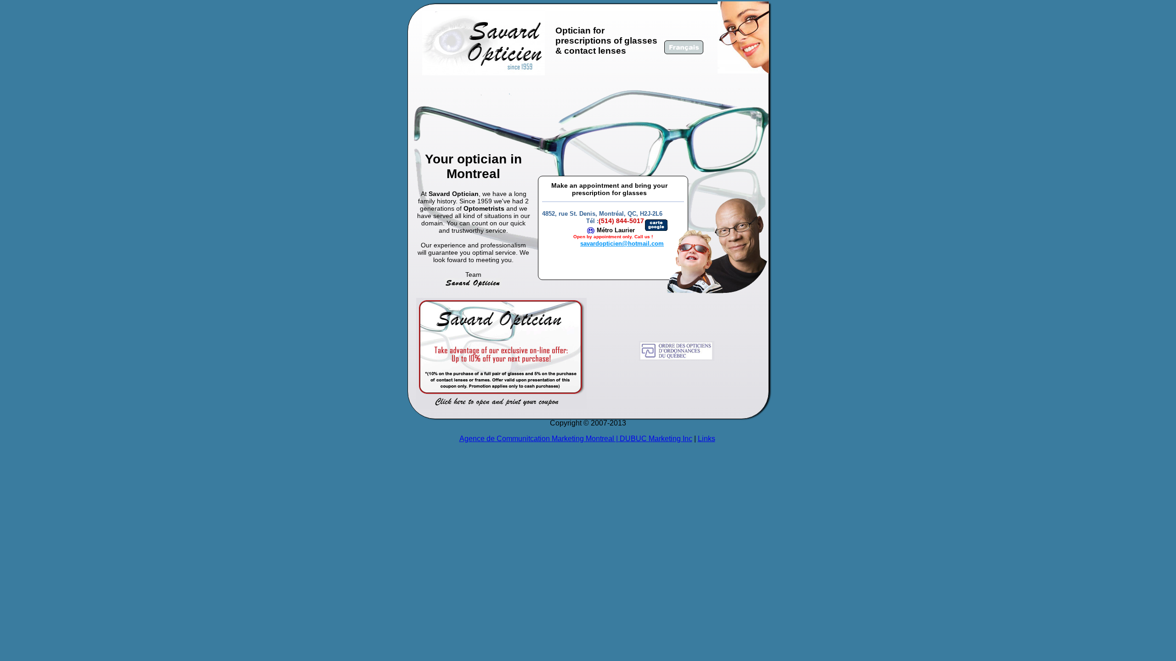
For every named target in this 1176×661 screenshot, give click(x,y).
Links (706, 439)
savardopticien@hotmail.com (622, 243)
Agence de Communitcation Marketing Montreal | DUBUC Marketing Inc (575, 439)
